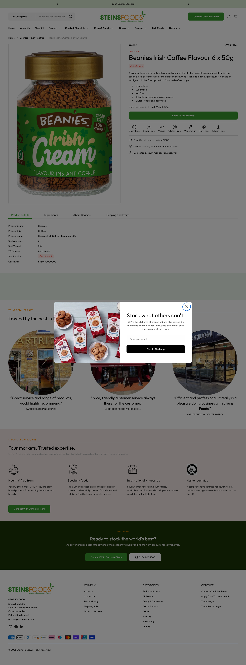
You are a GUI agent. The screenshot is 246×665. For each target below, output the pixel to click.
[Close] (186, 306)
